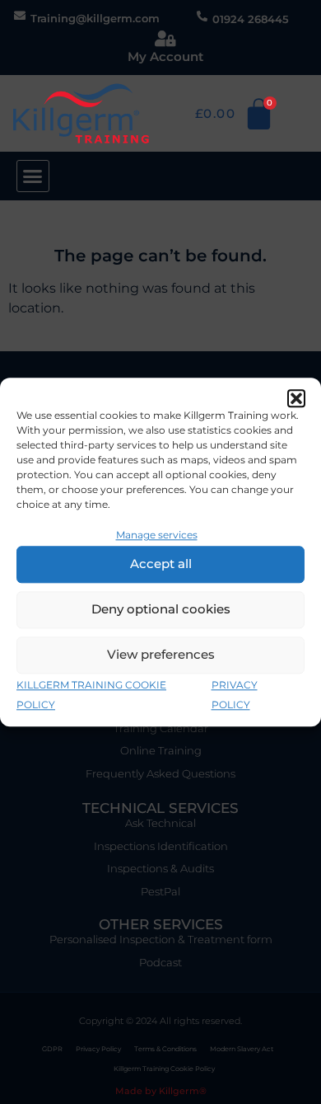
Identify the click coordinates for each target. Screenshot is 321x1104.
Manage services (157, 535)
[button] (296, 398)
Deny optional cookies (160, 610)
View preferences (161, 655)
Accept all (161, 564)
